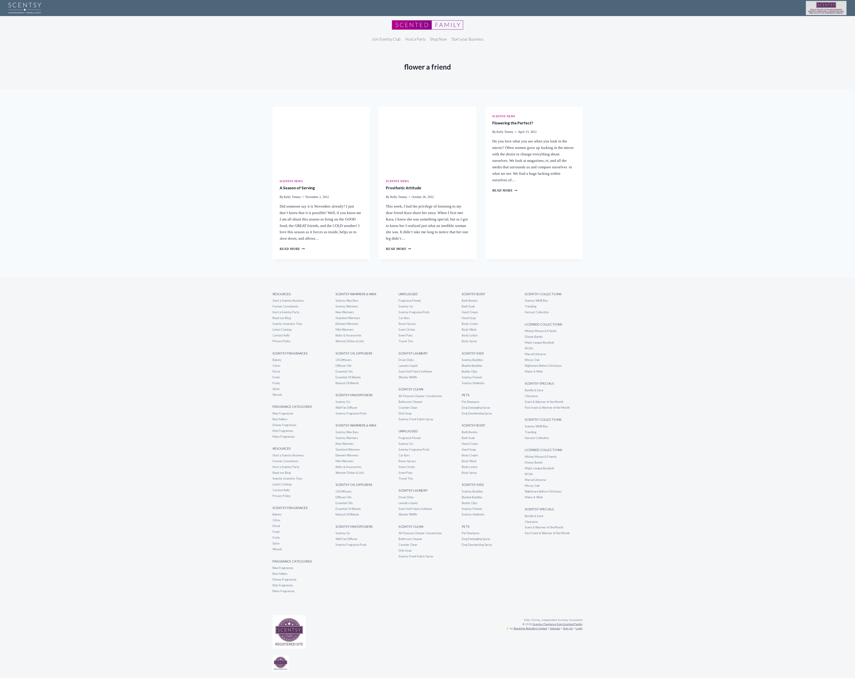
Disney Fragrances (284, 425)
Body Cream (470, 324)
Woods (277, 394)
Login (579, 628)
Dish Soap (405, 413)
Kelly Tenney (292, 197)
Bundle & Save (534, 390)
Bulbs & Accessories (348, 335)
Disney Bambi (534, 336)
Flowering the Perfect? (512, 123)
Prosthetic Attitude (403, 187)
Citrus (276, 365)
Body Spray (469, 341)
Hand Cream (470, 312)
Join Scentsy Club (386, 39)
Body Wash (469, 329)
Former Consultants (285, 306)
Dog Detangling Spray (476, 407)
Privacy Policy (282, 341)
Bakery (277, 360)
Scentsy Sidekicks (473, 383)
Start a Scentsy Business (288, 300)
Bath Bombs (470, 300)
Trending (530, 306)
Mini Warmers (345, 329)
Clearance (531, 396)
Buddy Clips (469, 371)
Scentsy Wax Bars (347, 300)
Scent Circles (407, 329)
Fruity (276, 383)
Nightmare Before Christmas (543, 365)
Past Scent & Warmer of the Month (547, 407)
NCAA (529, 348)
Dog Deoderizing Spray (477, 413)
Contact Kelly (281, 335)
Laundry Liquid (408, 365)
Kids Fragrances (283, 431)
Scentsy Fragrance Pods (351, 413)
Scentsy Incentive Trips (287, 324)
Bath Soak (468, 306)
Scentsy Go (343, 402)
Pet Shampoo (470, 402)
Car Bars (404, 318)
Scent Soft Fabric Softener (415, 371)
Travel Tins (406, 341)
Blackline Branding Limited (530, 628)
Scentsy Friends (472, 377)
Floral (276, 371)
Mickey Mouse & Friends (541, 331)
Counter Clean (408, 407)
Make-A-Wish (534, 371)
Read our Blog (282, 318)
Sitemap (555, 628)
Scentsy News (291, 181)
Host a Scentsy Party (286, 312)
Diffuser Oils (344, 365)
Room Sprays (407, 324)
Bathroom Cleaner (410, 402)
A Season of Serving (297, 187)
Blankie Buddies (472, 365)
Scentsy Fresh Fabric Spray (416, 419)
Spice (276, 389)
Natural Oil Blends (347, 383)
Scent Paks (406, 335)
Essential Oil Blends (348, 377)
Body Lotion (470, 335)
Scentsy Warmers (347, 306)
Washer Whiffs (408, 377)
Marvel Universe (535, 354)
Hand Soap (469, 318)
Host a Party (415, 39)
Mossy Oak (532, 360)
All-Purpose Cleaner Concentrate (420, 396)
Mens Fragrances (284, 436)
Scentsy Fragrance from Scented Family (557, 624)
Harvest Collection (537, 312)
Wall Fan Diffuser (346, 407)
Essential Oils (344, 371)
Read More (292, 249)
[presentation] (321, 139)
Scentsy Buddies (472, 360)
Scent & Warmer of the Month (544, 402)
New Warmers (345, 312)
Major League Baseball (539, 342)
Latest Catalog (282, 329)
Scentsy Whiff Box (536, 300)
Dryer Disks (406, 360)
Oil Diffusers (344, 360)
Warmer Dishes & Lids (350, 341)
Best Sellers (280, 419)
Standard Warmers (348, 318)
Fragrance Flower (410, 300)
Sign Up (568, 628)
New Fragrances (283, 413)
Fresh (276, 377)
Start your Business (467, 39)
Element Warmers (347, 324)
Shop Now (438, 39)
